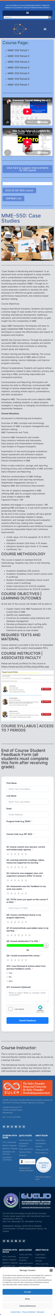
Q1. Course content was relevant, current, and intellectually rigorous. (26, 848)
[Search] (49, 17)
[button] (51, 1270)
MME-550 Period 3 (18, 61)
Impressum (40, 1312)
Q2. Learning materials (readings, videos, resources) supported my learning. (26, 861)
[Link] (23, 1126)
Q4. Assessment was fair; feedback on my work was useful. (26, 887)
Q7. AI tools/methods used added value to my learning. (27, 929)
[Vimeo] (19, 1126)
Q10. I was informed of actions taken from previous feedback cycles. (26, 967)
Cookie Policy (16, 1312)
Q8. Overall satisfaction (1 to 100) (22, 941)
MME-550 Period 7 (18, 84)
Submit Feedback (27, 1020)
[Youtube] (15, 1126)
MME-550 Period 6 (18, 78)
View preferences (27, 1306)
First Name (12, 783)
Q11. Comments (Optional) (19, 987)
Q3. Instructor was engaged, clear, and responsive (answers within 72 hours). (25, 874)
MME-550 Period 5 (18, 73)
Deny (27, 1299)
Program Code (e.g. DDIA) (18, 821)
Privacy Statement (28, 1312)
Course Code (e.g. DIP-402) (19, 834)
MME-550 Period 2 (18, 56)
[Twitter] (4, 1126)
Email (9, 808)
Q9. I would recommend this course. (23, 955)
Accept (27, 1292)
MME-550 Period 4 (18, 67)
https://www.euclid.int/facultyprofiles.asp (25, 666)
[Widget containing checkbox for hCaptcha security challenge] (26, 1009)
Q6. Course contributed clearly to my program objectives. (24, 916)
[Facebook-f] (8, 1126)
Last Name (11, 796)
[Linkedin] (11, 1126)
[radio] (8, 854)
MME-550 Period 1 (18, 50)
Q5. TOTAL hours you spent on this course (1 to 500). (27, 900)
